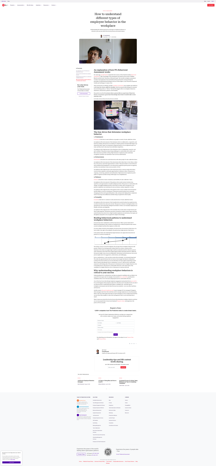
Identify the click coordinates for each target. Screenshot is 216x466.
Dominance (96, 139)
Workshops (111, 412)
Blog (109, 400)
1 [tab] (106, 388)
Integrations (111, 405)
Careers (126, 400)
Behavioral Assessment (97, 410)
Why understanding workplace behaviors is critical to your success (83, 80)
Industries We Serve (112, 420)
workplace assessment (118, 85)
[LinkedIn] (130, 343)
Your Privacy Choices (129, 461)
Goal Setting (95, 422)
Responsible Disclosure (118, 461)
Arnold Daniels (104, 74)
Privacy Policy (102, 339)
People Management (107, 10)
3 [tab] (109, 388)
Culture (126, 402)
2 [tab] (108, 388)
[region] (11, 458)
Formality (96, 199)
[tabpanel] (87, 381)
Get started (211, 5)
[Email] (134, 343)
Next (140, 382)
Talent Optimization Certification (114, 407)
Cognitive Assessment (97, 412)
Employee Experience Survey (98, 417)
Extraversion (97, 159)
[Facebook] (132, 343)
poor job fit (133, 281)
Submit (115, 334)
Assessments (20, 5)
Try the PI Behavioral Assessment (123, 454)
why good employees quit (107, 290)
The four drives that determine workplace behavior (83, 74)
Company (127, 397)
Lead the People (112, 417)
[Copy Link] (136, 343)
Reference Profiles (112, 410)
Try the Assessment (84, 93)
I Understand (11, 462)
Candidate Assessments (97, 400)
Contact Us (127, 410)
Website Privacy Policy (88, 461)
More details (13, 459)
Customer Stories (128, 407)
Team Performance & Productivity (99, 434)
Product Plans (81, 454)
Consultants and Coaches (113, 425)
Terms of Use (130, 337)
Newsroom (127, 412)
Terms (80, 461)
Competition (111, 422)
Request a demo (121, 301)
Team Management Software (98, 402)
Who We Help (30, 5)
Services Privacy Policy (100, 461)
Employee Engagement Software (99, 405)
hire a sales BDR (123, 277)
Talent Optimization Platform (83, 397)
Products (12, 5)
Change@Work (127, 405)
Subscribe (123, 367)
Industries (38, 5)
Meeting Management (97, 425)
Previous (75, 382)
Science (53, 5)
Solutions (95, 397)
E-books (110, 402)
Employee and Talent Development (99, 441)
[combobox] (115, 330)
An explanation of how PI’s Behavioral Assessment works (82, 71)
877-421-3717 (95, 455)
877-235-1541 (96, 453)
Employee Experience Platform (98, 407)
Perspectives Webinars (113, 415)
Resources (46, 5)
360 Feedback (95, 420)
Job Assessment (96, 415)
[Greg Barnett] (101, 36)
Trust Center (109, 461)
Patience (96, 179)
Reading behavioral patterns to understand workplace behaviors (83, 77)
